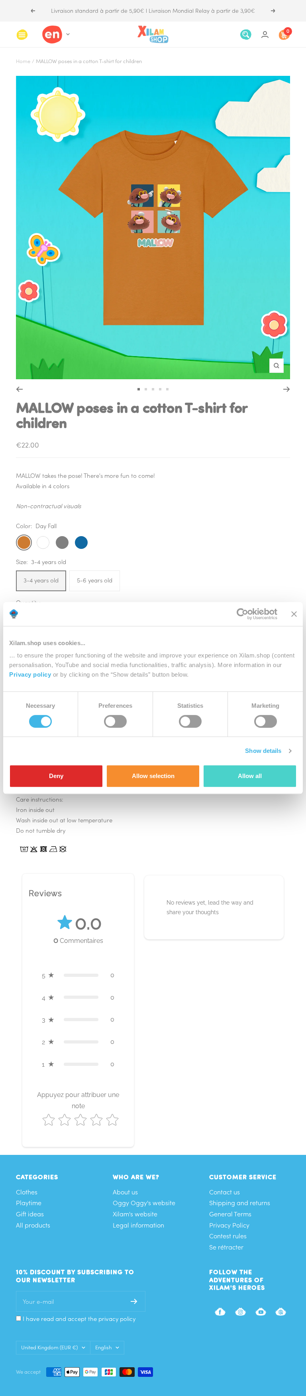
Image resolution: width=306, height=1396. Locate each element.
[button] (78, 975)
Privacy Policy (229, 1225)
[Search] (246, 34)
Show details (263, 750)
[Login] (265, 34)
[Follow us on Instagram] (240, 1312)
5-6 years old (94, 580)
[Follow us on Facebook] (220, 1312)
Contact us (224, 1192)
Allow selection (153, 775)
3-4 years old (41, 580)
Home (23, 61)
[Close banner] (294, 614)
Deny (56, 775)
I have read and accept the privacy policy (79, 1319)
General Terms (230, 1214)
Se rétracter (226, 1247)
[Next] (286, 389)
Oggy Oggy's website (144, 1203)
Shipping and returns (239, 1203)
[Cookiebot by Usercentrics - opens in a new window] (242, 614)
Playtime (28, 1203)
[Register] (134, 1301)
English (103, 1347)
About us (125, 1192)
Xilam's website (135, 1214)
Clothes (26, 1192)
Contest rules (228, 1236)
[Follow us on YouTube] (261, 1312)
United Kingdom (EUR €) (49, 1347)
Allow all (250, 775)
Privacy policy (30, 674)
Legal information (138, 1225)
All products (33, 1225)
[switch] (115, 721)
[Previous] (19, 389)
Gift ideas (30, 1214)
